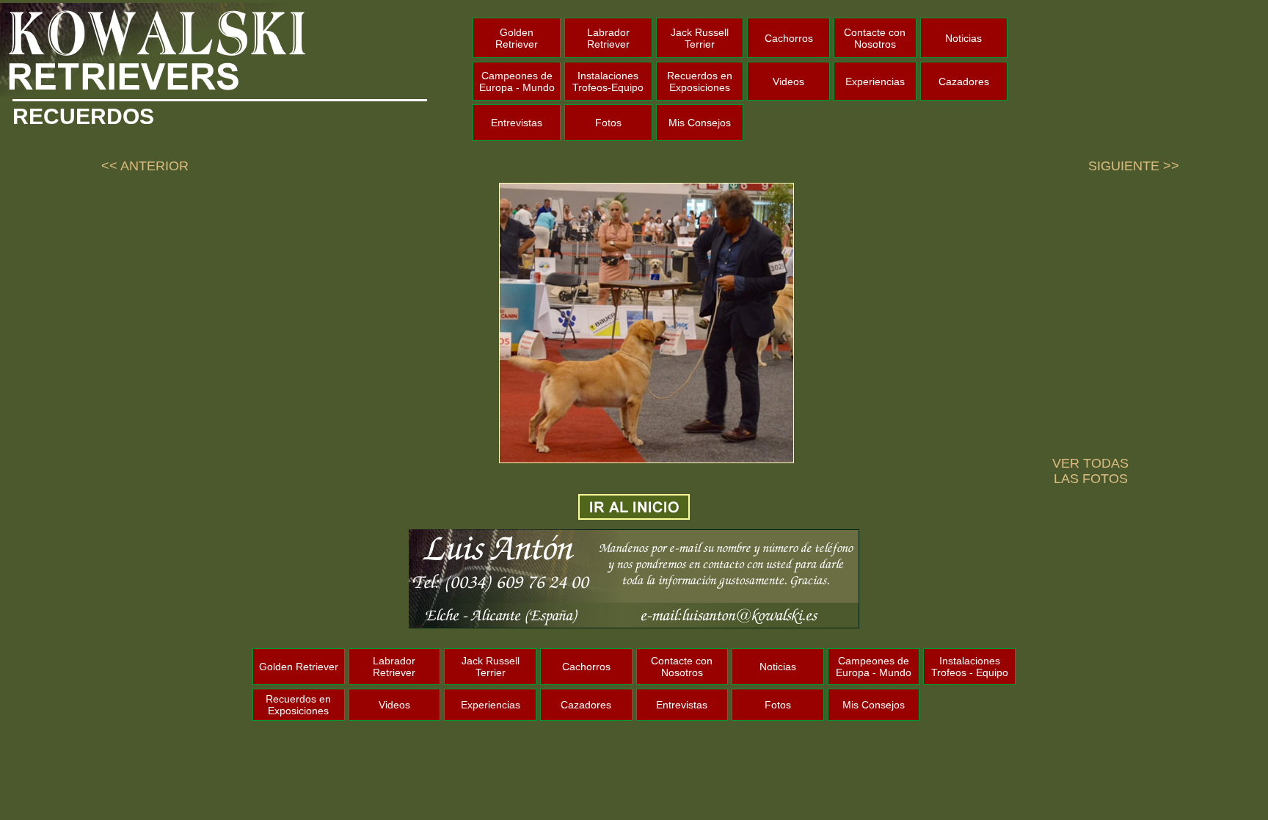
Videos (788, 81)
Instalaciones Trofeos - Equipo (969, 666)
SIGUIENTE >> (1133, 166)
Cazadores (964, 81)
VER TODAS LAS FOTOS (1090, 471)
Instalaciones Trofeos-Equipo (608, 81)
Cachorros (789, 38)
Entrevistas (516, 122)
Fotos (608, 122)
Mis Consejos (699, 122)
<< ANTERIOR (145, 166)
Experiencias (875, 81)
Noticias (963, 38)
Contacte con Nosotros (875, 38)
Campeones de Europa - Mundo (517, 81)
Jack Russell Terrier (700, 38)
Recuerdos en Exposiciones (699, 81)
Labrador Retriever (608, 38)
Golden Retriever (516, 38)
